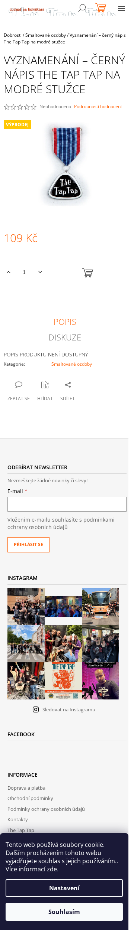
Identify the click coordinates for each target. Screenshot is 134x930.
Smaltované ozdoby (71, 364)
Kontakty (17, 819)
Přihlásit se (28, 544)
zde (52, 869)
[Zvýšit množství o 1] (8, 272)
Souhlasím (64, 912)
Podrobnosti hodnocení (98, 107)
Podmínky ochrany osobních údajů (46, 809)
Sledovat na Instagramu (68, 709)
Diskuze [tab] (64, 337)
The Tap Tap (20, 830)
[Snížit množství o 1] (40, 272)
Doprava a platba (26, 787)
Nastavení (64, 888)
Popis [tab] (65, 321)
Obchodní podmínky (30, 798)
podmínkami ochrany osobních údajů (61, 523)
